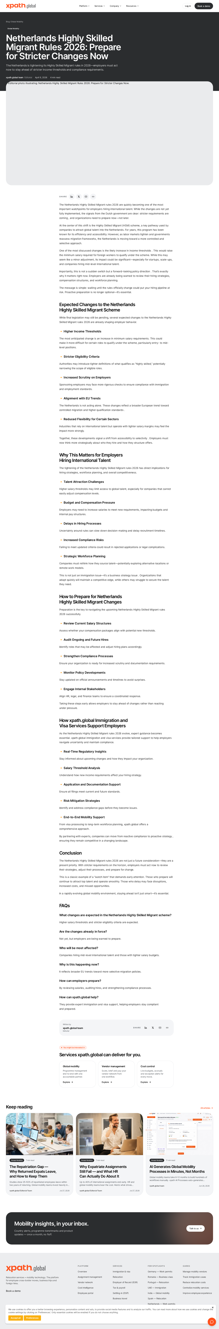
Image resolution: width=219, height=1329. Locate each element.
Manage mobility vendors (195, 1271)
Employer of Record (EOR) (125, 1282)
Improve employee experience (197, 1293)
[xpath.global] (21, 6)
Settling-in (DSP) (121, 1293)
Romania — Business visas (160, 1277)
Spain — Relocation (157, 1298)
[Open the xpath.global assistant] (212, 1322)
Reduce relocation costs (194, 1282)
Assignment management (90, 1277)
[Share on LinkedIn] (72, 197)
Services (98, 6)
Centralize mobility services (196, 1287)
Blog (8, 21)
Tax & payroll (119, 1287)
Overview (82, 1271)
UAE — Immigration (157, 1287)
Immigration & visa (121, 1271)
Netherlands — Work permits (161, 1304)
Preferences (32, 1318)
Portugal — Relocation (158, 1282)
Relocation (118, 1277)
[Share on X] (79, 197)
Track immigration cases (194, 1277)
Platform (83, 6)
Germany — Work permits (160, 1271)
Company (114, 6)
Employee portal (85, 1293)
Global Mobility (17, 21)
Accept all (16, 1318)
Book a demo (204, 6)
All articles (205, 1108)
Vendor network (85, 1282)
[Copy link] (93, 197)
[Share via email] (86, 197)
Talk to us (194, 1228)
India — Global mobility (159, 1293)
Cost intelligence (85, 1287)
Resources (131, 6)
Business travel (120, 1298)
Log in (188, 6)
